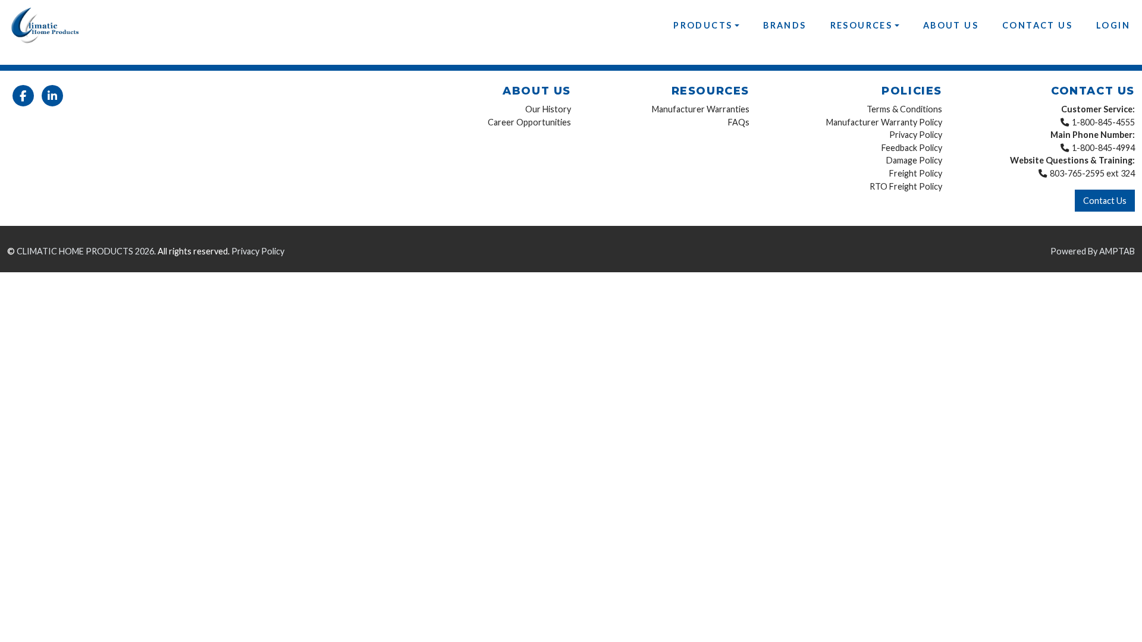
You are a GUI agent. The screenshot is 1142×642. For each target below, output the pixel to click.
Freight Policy (915, 173)
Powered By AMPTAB (1092, 251)
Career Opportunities (529, 122)
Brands (784, 25)
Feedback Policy (911, 148)
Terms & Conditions (904, 109)
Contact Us (1037, 25)
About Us (950, 25)
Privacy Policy (915, 135)
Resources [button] (861, 25)
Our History (548, 109)
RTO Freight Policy (906, 186)
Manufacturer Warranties (700, 109)
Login (1113, 25)
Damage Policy (914, 160)
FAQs (738, 122)
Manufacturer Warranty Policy (884, 122)
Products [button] (702, 25)
